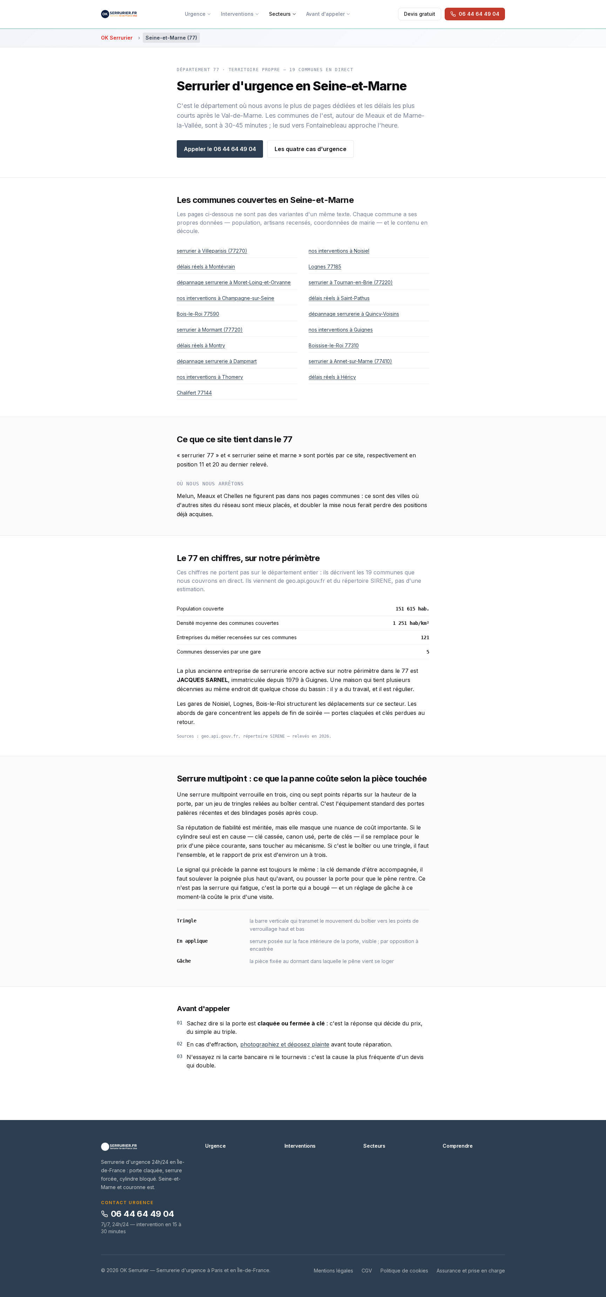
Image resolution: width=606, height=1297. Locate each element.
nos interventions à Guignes (341, 330)
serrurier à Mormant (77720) (210, 330)
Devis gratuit (419, 14)
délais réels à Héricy (332, 377)
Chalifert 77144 (194, 393)
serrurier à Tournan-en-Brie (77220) (351, 282)
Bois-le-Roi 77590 (198, 314)
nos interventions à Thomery (210, 377)
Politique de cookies (404, 1271)
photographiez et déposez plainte (284, 1044)
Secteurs (280, 14)
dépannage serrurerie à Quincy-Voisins (354, 314)
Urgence (195, 14)
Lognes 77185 (325, 266)
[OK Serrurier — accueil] (119, 14)
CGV (367, 1271)
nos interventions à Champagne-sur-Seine (225, 298)
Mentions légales (333, 1271)
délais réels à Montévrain (206, 266)
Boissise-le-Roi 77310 (334, 345)
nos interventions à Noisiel (339, 251)
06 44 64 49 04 (142, 1214)
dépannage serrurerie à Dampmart (217, 361)
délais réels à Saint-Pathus (339, 298)
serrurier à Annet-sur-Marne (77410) (350, 361)
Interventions (237, 14)
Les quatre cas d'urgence (310, 148)
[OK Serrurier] (144, 1146)
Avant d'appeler (325, 14)
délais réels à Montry (201, 345)
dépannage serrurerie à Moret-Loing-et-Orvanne (234, 282)
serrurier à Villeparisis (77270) (212, 251)
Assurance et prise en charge (471, 1271)
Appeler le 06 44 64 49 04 (220, 148)
